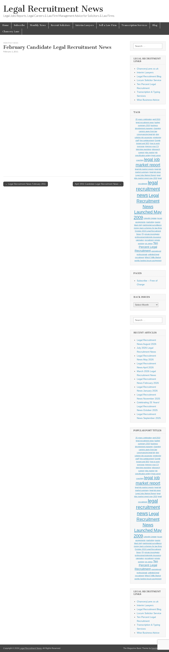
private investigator (152, 234)
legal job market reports (144, 169)
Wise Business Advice (148, 99)
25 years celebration (143, 119)
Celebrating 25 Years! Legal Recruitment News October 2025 (148, 406)
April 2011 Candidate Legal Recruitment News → (98, 184)
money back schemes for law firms (148, 228)
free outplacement (147, 140)
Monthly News (38, 25)
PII (143, 234)
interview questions (143, 149)
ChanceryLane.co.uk (147, 68)
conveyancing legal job (146, 134)
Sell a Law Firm (108, 25)
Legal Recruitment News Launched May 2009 (148, 206)
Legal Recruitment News (53, 9)
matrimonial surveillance (152, 225)
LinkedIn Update (150, 218)
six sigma (148, 243)
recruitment (149, 240)
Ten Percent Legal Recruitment (146, 247)
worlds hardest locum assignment (148, 260)
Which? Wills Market (153, 257)
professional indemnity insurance (148, 237)
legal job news (155, 172)
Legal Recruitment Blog (149, 76)
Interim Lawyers (84, 25)
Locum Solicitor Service (149, 80)
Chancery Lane (10, 31)
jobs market (149, 152)
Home (5, 25)
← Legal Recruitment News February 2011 (25, 184)
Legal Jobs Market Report (145, 175)
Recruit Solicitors (60, 25)
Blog (154, 25)
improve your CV (152, 146)
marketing (150, 222)
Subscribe (19, 25)
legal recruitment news (148, 189)
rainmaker (140, 240)
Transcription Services (134, 25)
